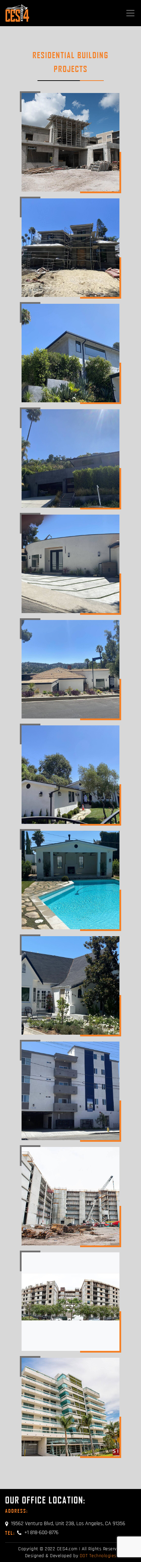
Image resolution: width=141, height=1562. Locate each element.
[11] (70, 1196)
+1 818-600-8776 (32, 1532)
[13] (70, 1407)
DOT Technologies (98, 1556)
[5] (70, 564)
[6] (70, 669)
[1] (70, 142)
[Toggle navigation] (130, 13)
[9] (70, 985)
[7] (70, 774)
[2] (70, 247)
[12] (70, 1301)
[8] (70, 880)
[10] (70, 1091)
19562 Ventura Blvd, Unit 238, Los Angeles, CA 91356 (68, 1523)
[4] (70, 458)
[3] (70, 353)
